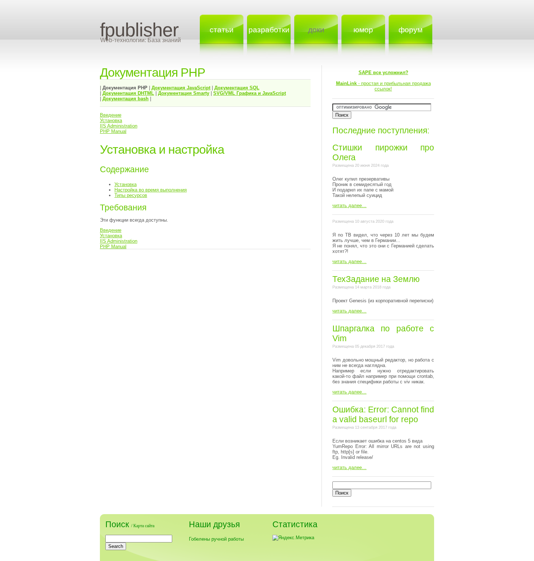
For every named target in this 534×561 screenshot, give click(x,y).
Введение (110, 115)
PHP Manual (113, 131)
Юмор (363, 29)
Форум (410, 29)
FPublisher (139, 29)
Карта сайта (143, 525)
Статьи (222, 29)
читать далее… (349, 205)
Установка (111, 120)
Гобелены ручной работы (216, 539)
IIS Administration (118, 126)
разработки (269, 29)
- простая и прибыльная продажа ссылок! (383, 81)
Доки (316, 29)
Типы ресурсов (130, 195)
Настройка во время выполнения (150, 190)
